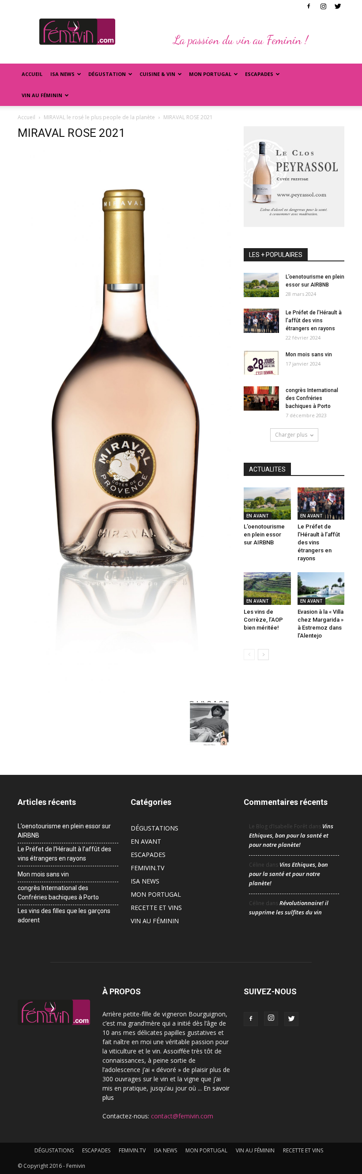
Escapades (259, 74)
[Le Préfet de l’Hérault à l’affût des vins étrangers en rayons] (261, 321)
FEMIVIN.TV (147, 868)
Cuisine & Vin (157, 74)
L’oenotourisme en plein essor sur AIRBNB (264, 534)
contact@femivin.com (182, 1116)
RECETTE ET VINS (156, 907)
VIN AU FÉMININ (42, 95)
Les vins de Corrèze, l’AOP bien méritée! (263, 619)
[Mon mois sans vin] (261, 363)
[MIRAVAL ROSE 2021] (124, 691)
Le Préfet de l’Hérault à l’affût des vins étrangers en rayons (314, 321)
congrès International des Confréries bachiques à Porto (312, 398)
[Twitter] (337, 6)
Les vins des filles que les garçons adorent (64, 915)
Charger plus (291, 434)
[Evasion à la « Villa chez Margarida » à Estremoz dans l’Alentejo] (321, 588)
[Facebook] (308, 6)
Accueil (32, 74)
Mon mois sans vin (309, 354)
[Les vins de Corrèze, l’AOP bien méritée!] (267, 588)
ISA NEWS (62, 74)
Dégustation (107, 74)
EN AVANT (257, 516)
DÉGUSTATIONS (154, 828)
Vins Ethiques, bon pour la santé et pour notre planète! (291, 835)
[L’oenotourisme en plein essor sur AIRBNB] (261, 285)
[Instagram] (323, 6)
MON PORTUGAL (210, 74)
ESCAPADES (148, 854)
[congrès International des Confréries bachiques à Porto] (261, 398)
